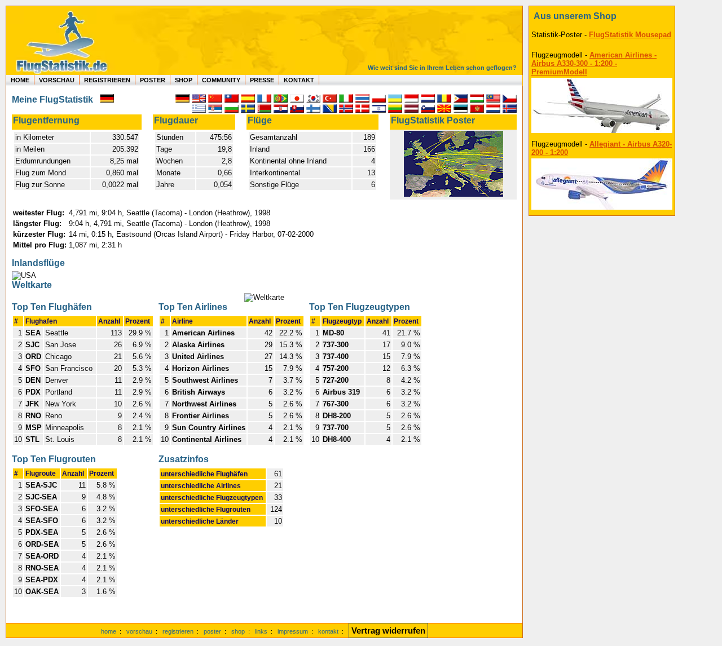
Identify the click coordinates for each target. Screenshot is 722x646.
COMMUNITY (221, 80)
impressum (293, 631)
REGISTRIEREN (107, 80)
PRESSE (262, 80)
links (261, 631)
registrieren (177, 631)
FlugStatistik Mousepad (630, 34)
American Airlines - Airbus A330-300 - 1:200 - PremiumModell (594, 63)
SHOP (183, 80)
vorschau (139, 631)
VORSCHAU (56, 80)
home (108, 631)
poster (212, 631)
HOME (20, 80)
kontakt (328, 631)
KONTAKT (299, 80)
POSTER (152, 80)
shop (238, 631)
